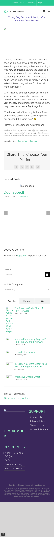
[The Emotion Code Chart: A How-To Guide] (9, 308)
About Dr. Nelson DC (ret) (14, 455)
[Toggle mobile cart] (44, 11)
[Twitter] (9, 431)
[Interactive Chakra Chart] (9, 377)
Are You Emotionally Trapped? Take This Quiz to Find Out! (30, 340)
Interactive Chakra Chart (27, 377)
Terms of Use (37, 425)
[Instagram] (13, 431)
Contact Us (36, 417)
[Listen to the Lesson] (9, 352)
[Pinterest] (18, 431)
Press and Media (13, 468)
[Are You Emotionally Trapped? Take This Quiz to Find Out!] (9, 339)
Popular (12, 301)
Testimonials (22, 141)
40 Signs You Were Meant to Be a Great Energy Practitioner (30, 365)
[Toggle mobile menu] (49, 11)
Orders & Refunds (39, 429)
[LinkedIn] (5, 435)
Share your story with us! (17, 398)
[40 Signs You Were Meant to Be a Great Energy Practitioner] (9, 364)
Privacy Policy (37, 421)
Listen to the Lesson (24, 352)
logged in (22, 255)
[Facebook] (5, 431)
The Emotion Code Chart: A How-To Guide (28, 309)
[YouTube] (22, 431)
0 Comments (33, 141)
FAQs (7, 460)
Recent (27, 301)
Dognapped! (27, 186)
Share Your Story (14, 464)
